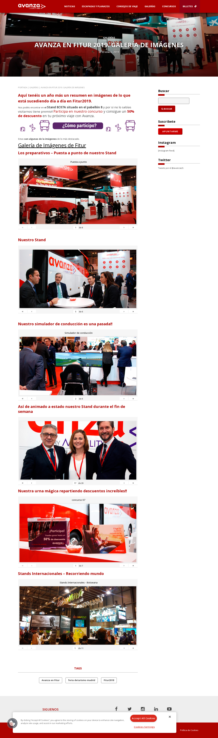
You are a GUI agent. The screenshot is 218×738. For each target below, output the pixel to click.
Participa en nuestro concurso (78, 111)
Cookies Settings (144, 726)
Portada (22, 87)
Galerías (150, 6)
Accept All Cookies (143, 718)
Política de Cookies (189, 730)
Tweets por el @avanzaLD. (171, 168)
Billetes (188, 6)
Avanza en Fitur (51, 680)
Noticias (69, 6)
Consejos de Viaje (127, 6)
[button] (12, 723)
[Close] (170, 716)
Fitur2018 (109, 680)
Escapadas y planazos (96, 6)
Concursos (169, 6)
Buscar (167, 108)
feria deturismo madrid (81, 680)
